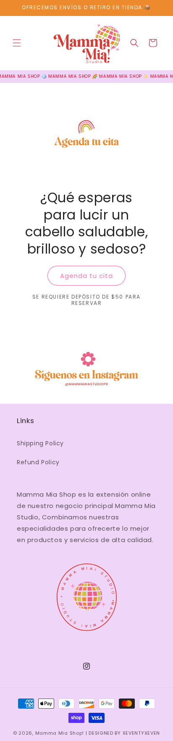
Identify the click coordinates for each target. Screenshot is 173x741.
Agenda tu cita (86, 275)
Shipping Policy (40, 443)
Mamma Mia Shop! (59, 733)
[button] (17, 43)
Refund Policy (38, 462)
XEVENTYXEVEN (141, 733)
